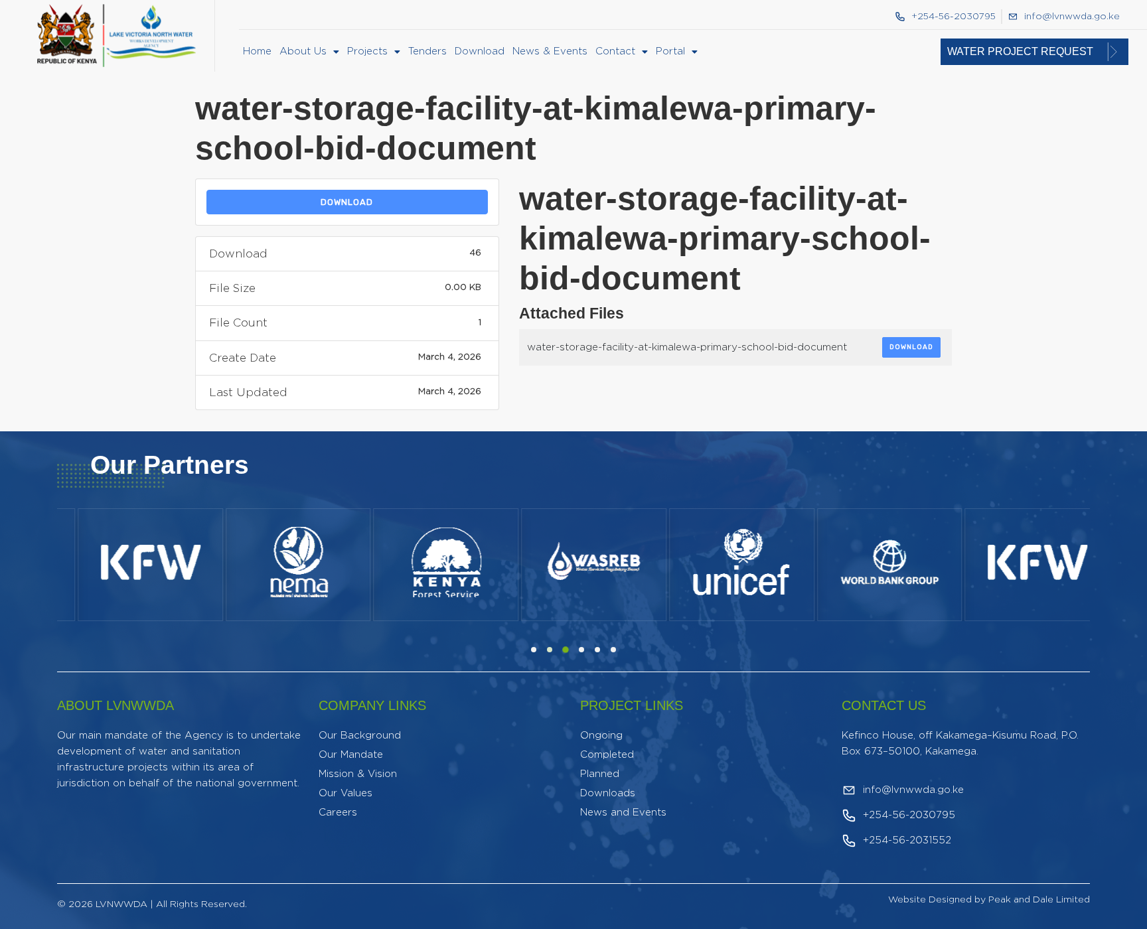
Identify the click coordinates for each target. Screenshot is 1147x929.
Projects (367, 51)
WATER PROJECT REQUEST (1020, 51)
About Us (303, 51)
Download (479, 51)
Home (257, 51)
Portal (670, 51)
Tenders (427, 51)
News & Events (549, 51)
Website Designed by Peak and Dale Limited (989, 899)
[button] (309, 51)
